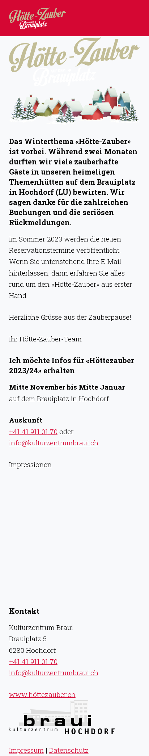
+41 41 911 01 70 (33, 431)
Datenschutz (69, 750)
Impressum (26, 750)
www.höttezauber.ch (42, 694)
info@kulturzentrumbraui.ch (53, 442)
